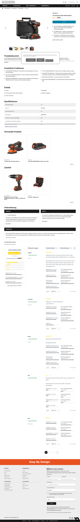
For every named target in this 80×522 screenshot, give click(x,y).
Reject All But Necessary (40, 60)
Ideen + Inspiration (30, 5)
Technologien (16, 5)
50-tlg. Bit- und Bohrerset (33, 197)
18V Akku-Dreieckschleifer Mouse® (12, 161)
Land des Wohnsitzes (51, 487)
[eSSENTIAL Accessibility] (65, 2)
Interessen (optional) (50, 497)
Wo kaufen (64, 21)
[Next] (47, 28)
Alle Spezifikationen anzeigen (12, 126)
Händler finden (67, 5)
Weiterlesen (6, 62)
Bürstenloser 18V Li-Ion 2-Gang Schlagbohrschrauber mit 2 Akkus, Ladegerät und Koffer (14, 198)
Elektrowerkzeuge (7, 8)
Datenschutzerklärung (51, 508)
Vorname (48, 476)
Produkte (5, 5)
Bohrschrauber (21, 8)
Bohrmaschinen (14, 8)
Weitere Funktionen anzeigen (58, 39)
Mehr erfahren (8, 223)
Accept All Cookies (49, 60)
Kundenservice (45, 5)
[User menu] (77, 6)
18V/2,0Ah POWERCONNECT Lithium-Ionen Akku (38, 161)
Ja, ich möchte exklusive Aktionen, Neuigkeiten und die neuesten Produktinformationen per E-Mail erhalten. (60, 494)
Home (2, 8)
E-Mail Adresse (49, 482)
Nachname (64, 476)
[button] (72, 518)
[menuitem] (5, 5)
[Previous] (5, 28)
